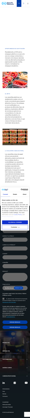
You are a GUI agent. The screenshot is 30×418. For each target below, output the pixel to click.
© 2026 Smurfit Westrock (8, 412)
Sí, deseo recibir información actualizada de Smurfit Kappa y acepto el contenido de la (14, 300)
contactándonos (10, 316)
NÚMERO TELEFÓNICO (8, 236)
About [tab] (24, 194)
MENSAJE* (5, 271)
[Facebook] (15, 383)
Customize (14, 227)
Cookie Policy (18, 214)
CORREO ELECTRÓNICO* (8, 244)
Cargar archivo (6, 284)
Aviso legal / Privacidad (7, 407)
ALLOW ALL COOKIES (15, 222)
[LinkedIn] (3, 383)
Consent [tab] (5, 194)
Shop (3, 391)
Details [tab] (15, 194)
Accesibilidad (5, 402)
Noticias (4, 393)
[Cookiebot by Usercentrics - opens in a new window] (21, 190)
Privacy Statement (7, 216)
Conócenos (5, 396)
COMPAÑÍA (5, 262)
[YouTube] (26, 383)
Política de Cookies (6, 404)
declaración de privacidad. (9, 302)
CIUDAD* (4, 253)
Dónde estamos (6, 388)
